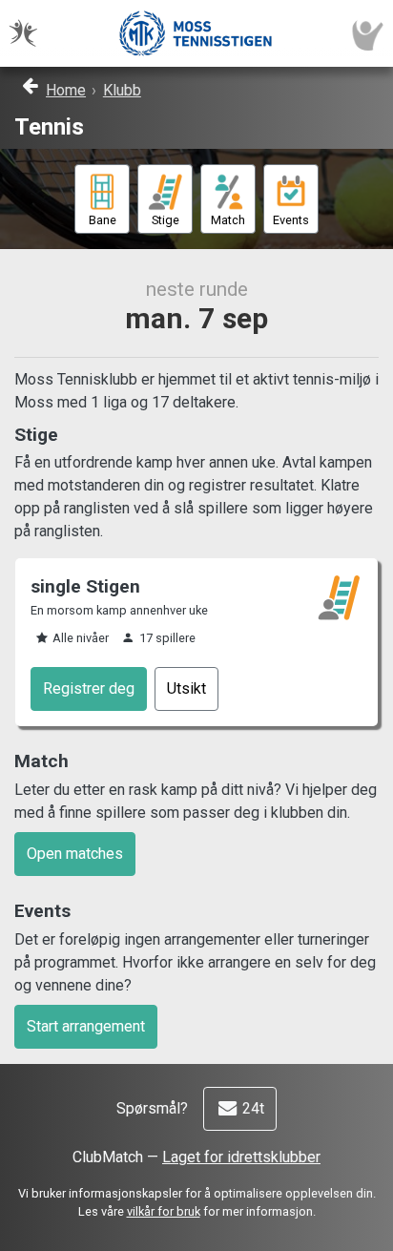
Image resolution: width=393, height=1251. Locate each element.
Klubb (122, 90)
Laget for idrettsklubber (241, 1157)
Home (66, 90)
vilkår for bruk (163, 1211)
